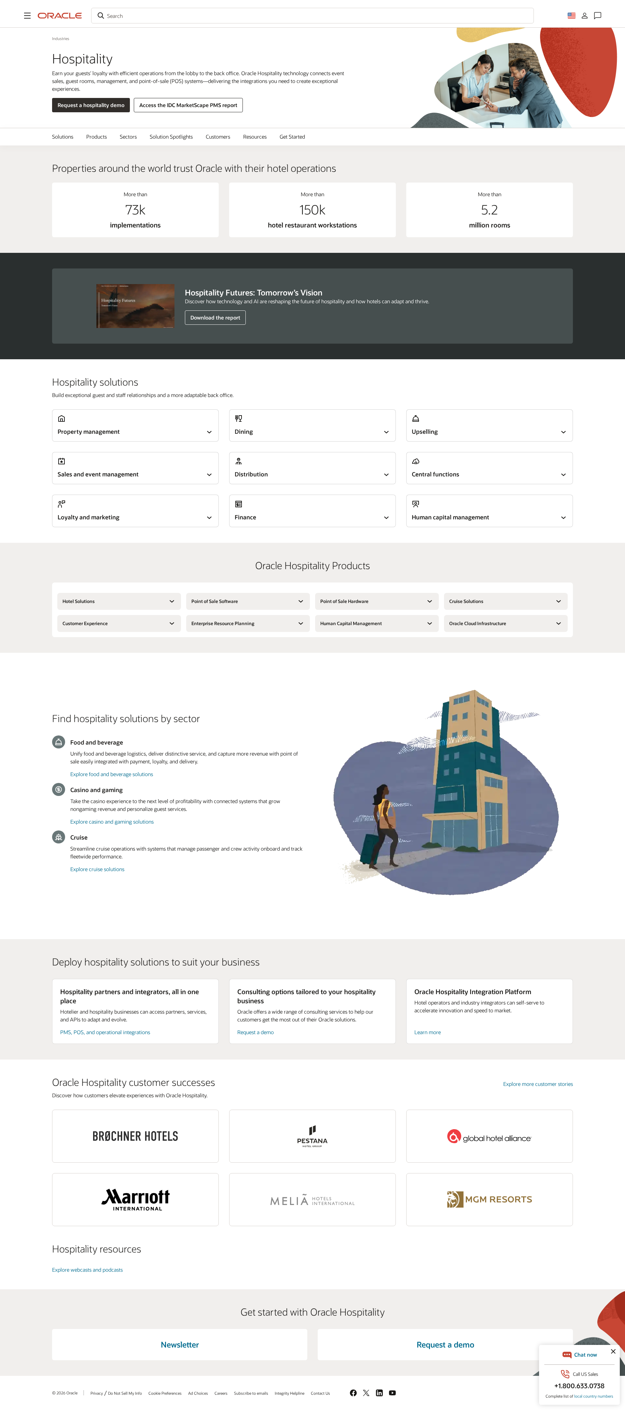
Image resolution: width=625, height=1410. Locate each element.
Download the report (215, 317)
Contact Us (320, 1393)
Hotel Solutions (78, 601)
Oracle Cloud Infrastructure (477, 623)
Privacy (96, 1393)
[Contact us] (598, 16)
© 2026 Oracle (64, 1392)
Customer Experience (85, 623)
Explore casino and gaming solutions (112, 821)
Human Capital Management (351, 623)
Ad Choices (198, 1393)
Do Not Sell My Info (125, 1393)
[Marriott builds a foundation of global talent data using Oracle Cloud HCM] (135, 1200)
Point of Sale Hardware (344, 601)
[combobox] (312, 15)
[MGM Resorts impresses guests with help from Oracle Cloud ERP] (489, 1200)
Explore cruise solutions (97, 869)
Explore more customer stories (538, 1083)
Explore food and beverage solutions (111, 774)
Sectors (128, 136)
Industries (60, 38)
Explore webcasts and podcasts (87, 1269)
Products (96, 136)
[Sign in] (585, 16)
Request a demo (255, 1032)
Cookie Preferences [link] (165, 1393)
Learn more (427, 1032)
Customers (218, 136)
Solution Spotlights (171, 136)
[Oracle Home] (59, 15)
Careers (221, 1393)
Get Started (292, 136)
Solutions (62, 136)
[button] (27, 16)
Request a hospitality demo (91, 105)
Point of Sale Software (214, 601)
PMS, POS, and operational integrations (105, 1032)
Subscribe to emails (251, 1393)
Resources (255, 136)
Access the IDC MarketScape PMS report (188, 105)
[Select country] (572, 16)
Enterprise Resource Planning (222, 623)
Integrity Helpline (289, 1393)
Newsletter (180, 1344)
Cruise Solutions (466, 601)
